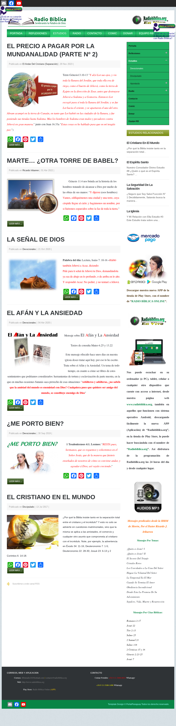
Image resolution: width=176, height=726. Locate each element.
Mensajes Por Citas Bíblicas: (148, 612)
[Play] (150, 26)
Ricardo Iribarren (31, 170)
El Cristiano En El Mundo (51, 497)
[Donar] (143, 242)
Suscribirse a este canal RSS (26, 584)
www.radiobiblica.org (139, 404)
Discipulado (28, 507)
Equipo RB (146, 33)
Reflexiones (38, 33)
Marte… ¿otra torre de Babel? (62, 160)
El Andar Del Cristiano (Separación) (40, 64)
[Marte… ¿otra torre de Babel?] (34, 196)
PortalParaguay (133, 704)
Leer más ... (15, 145)
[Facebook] (17, 704)
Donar (128, 33)
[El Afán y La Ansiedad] (34, 349)
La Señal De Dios (36, 239)
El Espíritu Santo (137, 162)
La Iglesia (133, 211)
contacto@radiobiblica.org (56, 677)
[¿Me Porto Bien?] (34, 458)
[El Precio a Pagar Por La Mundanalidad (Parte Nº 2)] (34, 90)
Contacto (94, 33)
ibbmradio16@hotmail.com (33, 677)
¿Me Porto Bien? (35, 423)
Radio (77, 33)
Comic (112, 33)
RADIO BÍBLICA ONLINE (148, 301)
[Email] (10, 704)
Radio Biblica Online (41, 689)
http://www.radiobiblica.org (33, 682)
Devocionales (29, 249)
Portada (16, 33)
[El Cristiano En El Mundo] (34, 532)
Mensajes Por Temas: (148, 540)
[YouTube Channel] (23, 704)
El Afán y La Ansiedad (44, 312)
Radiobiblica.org (137, 449)
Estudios (59, 33)
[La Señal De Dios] (34, 274)
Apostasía (135, 83)
